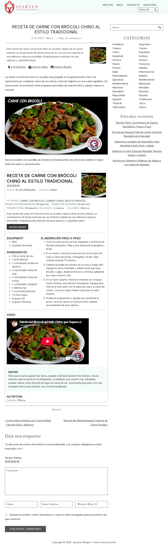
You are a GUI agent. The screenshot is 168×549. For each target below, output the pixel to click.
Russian (143, 95)
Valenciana (118, 107)
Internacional (146, 71)
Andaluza (118, 44)
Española (117, 56)
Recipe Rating (13, 457)
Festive (116, 60)
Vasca (142, 107)
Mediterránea (147, 79)
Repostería (118, 95)
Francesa (144, 63)
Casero (143, 48)
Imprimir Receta (62, 66)
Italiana (143, 75)
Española (144, 52)
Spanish (117, 99)
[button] (8, 185)
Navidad (144, 87)
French (116, 67)
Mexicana (144, 83)
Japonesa (117, 79)
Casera (116, 48)
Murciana (117, 87)
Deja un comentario (70, 38)
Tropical (117, 103)
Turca (142, 103)
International (119, 75)
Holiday (143, 67)
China (115, 52)
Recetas (56, 409)
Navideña (118, 91)
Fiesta (116, 63)
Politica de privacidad (104, 542)
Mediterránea (120, 83)
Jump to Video (39, 66)
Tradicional (145, 99)
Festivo (143, 60)
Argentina (144, 44)
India (115, 71)
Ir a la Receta (18, 66)
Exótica (143, 56)
